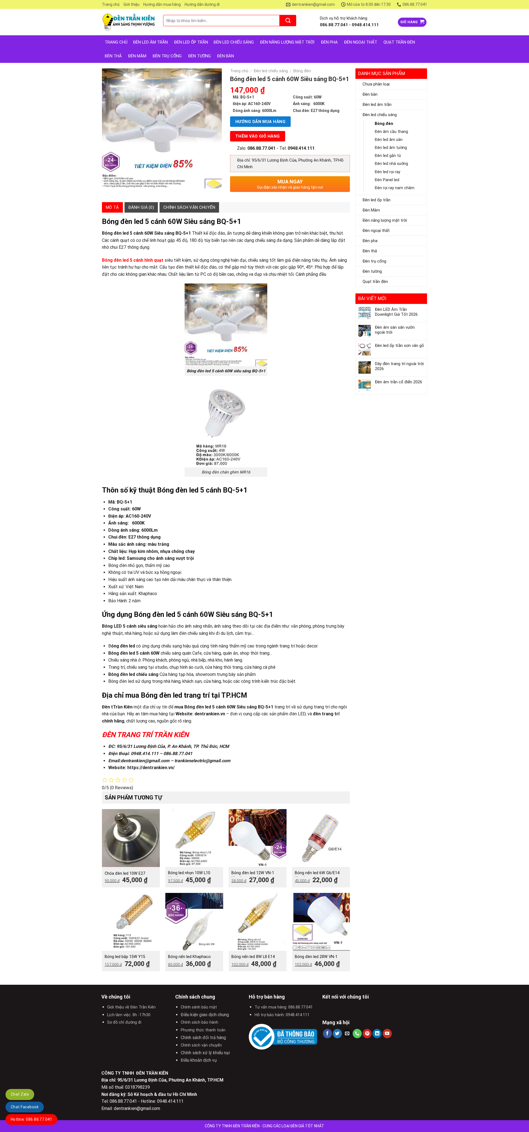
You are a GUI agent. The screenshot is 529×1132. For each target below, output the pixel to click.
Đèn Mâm (137, 55)
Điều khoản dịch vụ (199, 1060)
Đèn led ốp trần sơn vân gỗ (399, 345)
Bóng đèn (384, 123)
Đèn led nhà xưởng (391, 163)
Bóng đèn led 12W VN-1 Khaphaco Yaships (252, 876)
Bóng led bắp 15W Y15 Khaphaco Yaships (125, 959)
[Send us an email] (347, 1033)
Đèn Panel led (387, 180)
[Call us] (357, 1033)
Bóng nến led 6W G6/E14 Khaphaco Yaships (317, 876)
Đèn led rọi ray (387, 172)
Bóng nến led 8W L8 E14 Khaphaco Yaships (253, 959)
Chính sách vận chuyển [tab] (189, 207)
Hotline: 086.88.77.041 (31, 1119)
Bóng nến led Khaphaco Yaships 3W (189, 959)
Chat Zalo (20, 1094)
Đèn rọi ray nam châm (394, 188)
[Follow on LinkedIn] (377, 1033)
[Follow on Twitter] (337, 1033)
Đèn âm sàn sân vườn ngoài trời (395, 330)
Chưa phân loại (376, 84)
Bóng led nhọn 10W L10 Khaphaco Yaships (189, 876)
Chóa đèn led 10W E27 (125, 873)
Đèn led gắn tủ (388, 155)
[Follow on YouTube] (387, 1033)
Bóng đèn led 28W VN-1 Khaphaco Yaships (316, 959)
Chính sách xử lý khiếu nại (205, 1052)
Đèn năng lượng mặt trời (287, 42)
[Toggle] (422, 104)
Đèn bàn (225, 55)
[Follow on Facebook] (327, 1033)
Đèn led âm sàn (389, 139)
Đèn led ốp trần (191, 42)
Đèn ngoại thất (360, 42)
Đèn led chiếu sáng (234, 42)
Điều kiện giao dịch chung (205, 1014)
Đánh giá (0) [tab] (141, 207)
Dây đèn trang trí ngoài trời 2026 (399, 366)
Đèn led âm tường (391, 147)
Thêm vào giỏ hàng (257, 136)
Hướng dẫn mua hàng (162, 4)
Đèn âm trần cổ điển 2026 (398, 381)
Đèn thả (113, 55)
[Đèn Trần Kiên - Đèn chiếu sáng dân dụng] (128, 22)
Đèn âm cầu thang (391, 131)
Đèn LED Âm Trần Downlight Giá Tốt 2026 (396, 312)
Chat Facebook (25, 1107)
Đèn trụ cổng (167, 55)
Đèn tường (199, 55)
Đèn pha (329, 42)
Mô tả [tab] (112, 207)
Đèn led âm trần (150, 42)
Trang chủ (111, 4)
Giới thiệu (131, 4)
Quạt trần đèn (399, 42)
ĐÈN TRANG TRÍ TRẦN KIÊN (145, 734)
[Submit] (288, 20)
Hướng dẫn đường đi (202, 4)
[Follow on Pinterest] (367, 1033)
